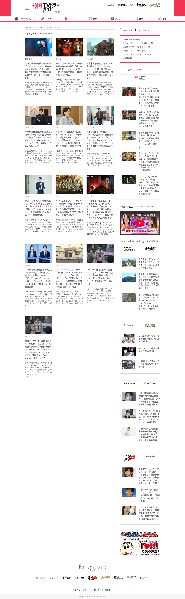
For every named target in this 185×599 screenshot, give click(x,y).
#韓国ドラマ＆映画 (131, 39)
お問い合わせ (97, 590)
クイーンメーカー (53, 27)
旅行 (92, 18)
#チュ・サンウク (130, 43)
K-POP (46, 18)
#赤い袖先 (141, 51)
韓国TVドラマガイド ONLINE (35, 27)
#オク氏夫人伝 (146, 43)
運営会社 (108, 590)
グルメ (116, 18)
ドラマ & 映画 (23, 18)
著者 (162, 18)
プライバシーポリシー (81, 590)
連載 (139, 18)
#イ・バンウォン (144, 54)
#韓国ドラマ (128, 47)
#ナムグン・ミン (144, 47)
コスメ (69, 18)
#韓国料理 (127, 58)
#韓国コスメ (128, 51)
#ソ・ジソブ (128, 54)
